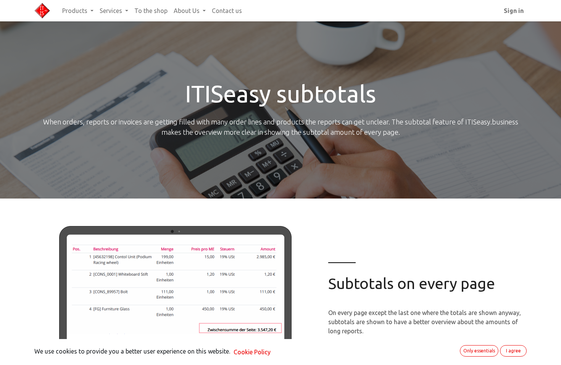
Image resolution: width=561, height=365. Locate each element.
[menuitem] (151, 10)
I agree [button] (513, 350)
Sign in (514, 10)
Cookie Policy (252, 352)
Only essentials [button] (479, 350)
